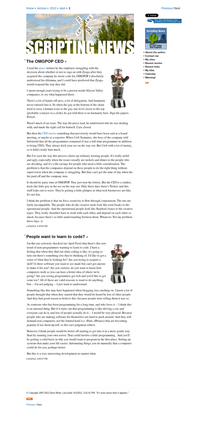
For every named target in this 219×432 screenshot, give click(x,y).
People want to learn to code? (55, 236)
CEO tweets (49, 133)
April (62, 8)
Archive (41, 8)
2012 (53, 8)
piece (42, 68)
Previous (167, 8)
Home (30, 8)
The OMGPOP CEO (45, 61)
